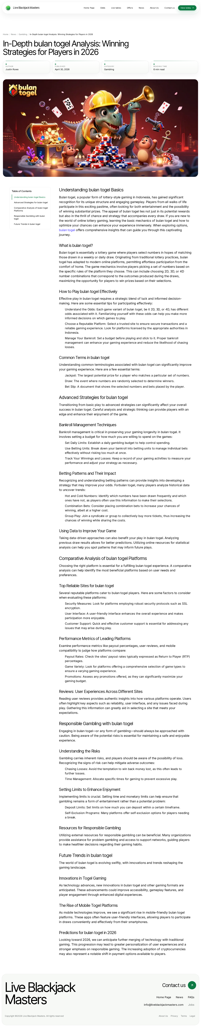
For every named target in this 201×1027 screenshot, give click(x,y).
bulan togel (67, 230)
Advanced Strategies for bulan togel (31, 202)
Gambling (23, 34)
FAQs (191, 997)
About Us (163, 1016)
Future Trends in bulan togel (27, 224)
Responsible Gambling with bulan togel (29, 217)
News (13, 34)
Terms (184, 1016)
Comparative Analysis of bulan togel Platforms (31, 209)
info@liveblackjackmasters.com (163, 1004)
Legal (192, 1016)
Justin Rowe (12, 69)
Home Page (163, 997)
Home (5, 34)
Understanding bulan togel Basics (29, 197)
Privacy (174, 1016)
